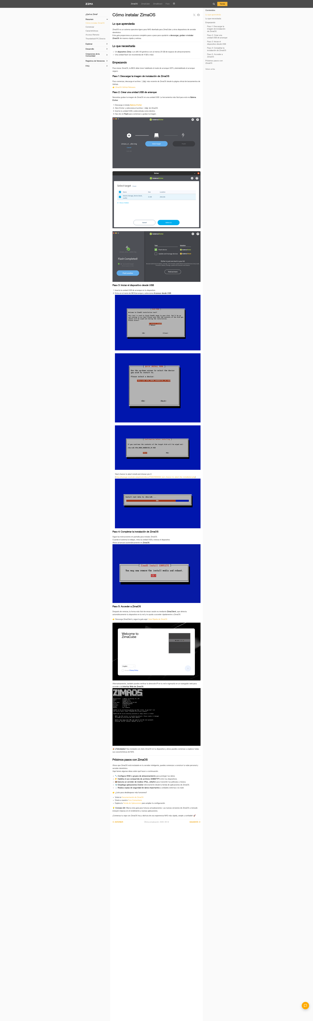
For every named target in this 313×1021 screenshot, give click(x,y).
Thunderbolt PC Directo (95, 39)
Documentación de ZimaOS (133, 797)
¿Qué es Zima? (92, 14)
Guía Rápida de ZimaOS (157, 619)
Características (92, 31)
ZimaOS (134, 4)
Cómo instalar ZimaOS (95, 23)
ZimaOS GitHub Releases (125, 87)
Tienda (222, 4)
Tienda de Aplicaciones (132, 803)
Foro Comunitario (135, 800)
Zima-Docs (89, 4)
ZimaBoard (157, 4)
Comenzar (90, 27)
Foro (168, 4)
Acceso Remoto (92, 35)
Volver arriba (210, 69)
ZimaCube (145, 4)
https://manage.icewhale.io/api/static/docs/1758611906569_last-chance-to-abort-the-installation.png (155, 477)
